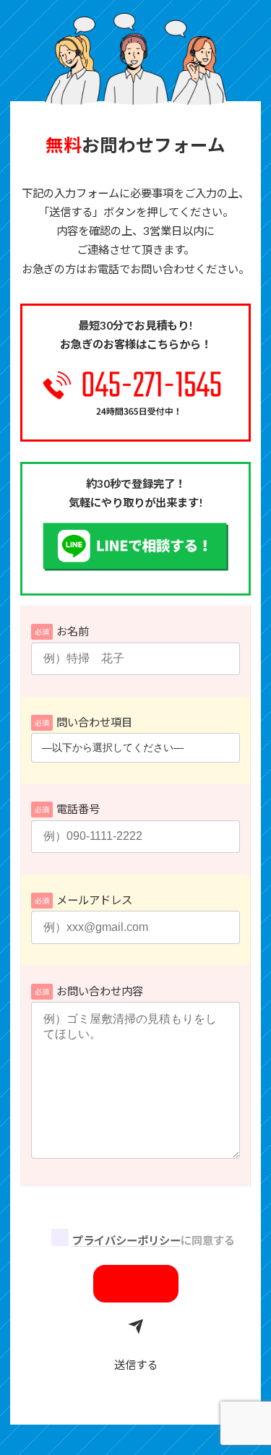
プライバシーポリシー (126, 1240)
